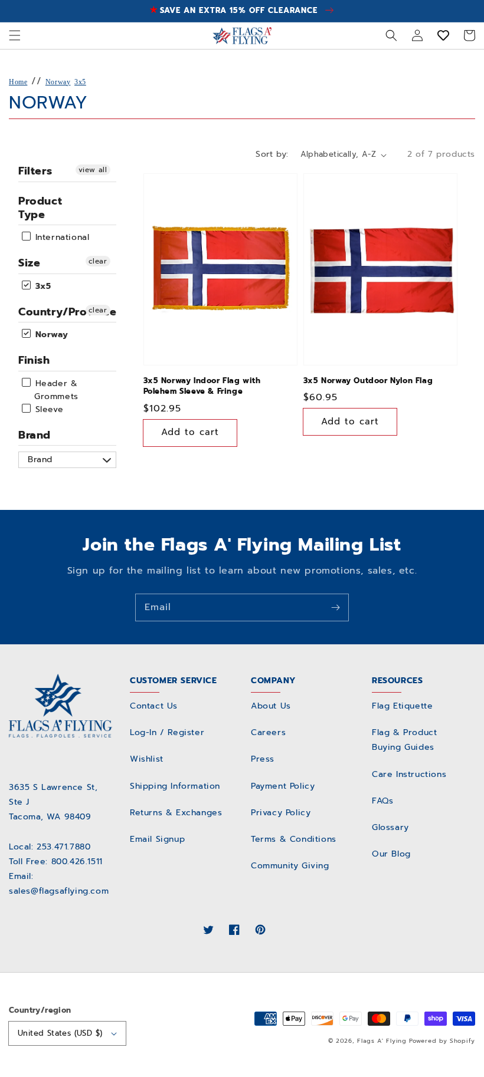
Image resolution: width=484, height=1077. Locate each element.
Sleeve (47, 409)
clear (98, 261)
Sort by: (272, 154)
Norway (58, 82)
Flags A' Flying (382, 1040)
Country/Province (67, 312)
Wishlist (146, 759)
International (60, 237)
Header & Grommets (55, 390)
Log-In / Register (167, 732)
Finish (34, 360)
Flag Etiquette (402, 706)
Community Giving (290, 865)
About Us (271, 706)
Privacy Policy (280, 812)
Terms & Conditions (293, 839)
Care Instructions (409, 774)
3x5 (80, 82)
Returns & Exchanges (176, 812)
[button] (15, 35)
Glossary (390, 827)
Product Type (40, 208)
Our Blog (391, 854)
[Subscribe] (335, 607)
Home (18, 82)
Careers (268, 732)
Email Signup (157, 839)
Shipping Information (175, 786)
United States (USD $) (60, 1033)
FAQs (382, 801)
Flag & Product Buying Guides (404, 739)
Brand (34, 435)
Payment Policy (283, 786)
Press (262, 759)
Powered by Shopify (442, 1040)
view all (93, 169)
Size (29, 263)
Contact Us (154, 706)
